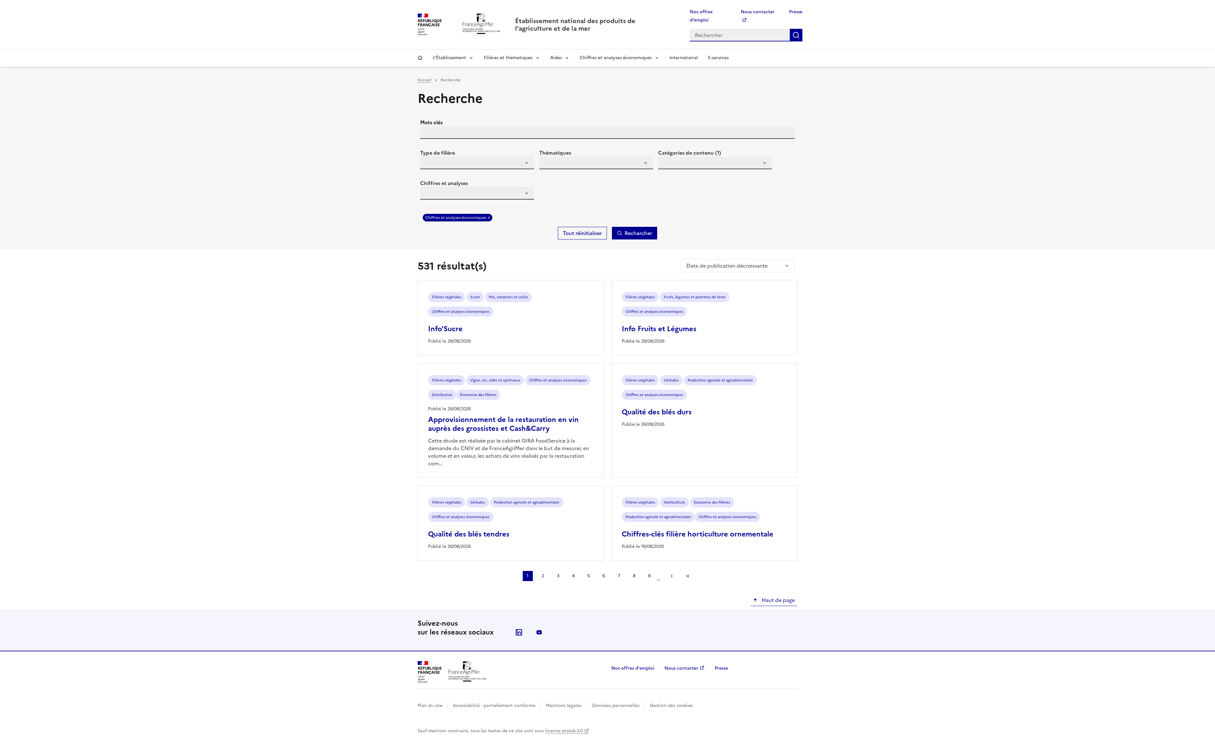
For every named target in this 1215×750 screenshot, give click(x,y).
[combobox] (477, 163)
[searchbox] (429, 164)
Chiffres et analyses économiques (616, 57)
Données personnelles (615, 705)
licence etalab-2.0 (564, 731)
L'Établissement (449, 57)
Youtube (539, 632)
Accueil (420, 58)
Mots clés (431, 122)
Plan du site (430, 705)
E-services (718, 57)
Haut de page (777, 600)
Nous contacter (681, 668)
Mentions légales (564, 705)
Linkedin (518, 632)
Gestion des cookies (671, 705)
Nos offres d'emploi (632, 668)
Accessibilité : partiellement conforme (494, 705)
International (684, 57)
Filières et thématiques (508, 57)
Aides (556, 57)
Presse (795, 12)
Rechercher (796, 35)
